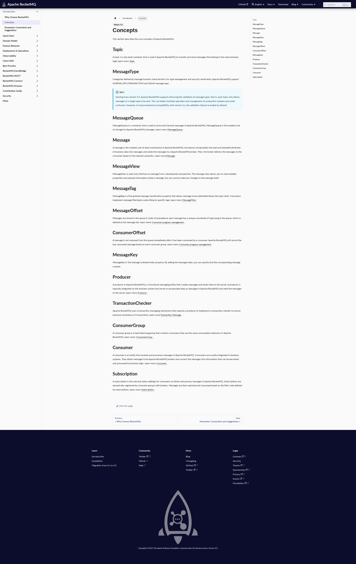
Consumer (161, 363)
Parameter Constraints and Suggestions (18, 28)
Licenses (237, 457)
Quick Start (8, 36)
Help (141, 465)
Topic (132, 61)
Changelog (191, 461)
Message (170, 156)
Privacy (236, 474)
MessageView (258, 37)
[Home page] (115, 18)
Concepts (9, 22)
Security (7, 96)
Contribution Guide (12, 91)
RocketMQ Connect (13, 81)
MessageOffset (259, 46)
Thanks (236, 465)
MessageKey (258, 55)
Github (142, 461)
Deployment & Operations (16, 51)
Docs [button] (270, 4)
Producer (142, 293)
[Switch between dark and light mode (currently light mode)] (319, 4)
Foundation (238, 483)
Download (283, 4)
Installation (97, 461)
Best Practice (9, 66)
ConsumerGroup (144, 337)
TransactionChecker (260, 64)
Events (236, 479)
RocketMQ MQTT (12, 76)
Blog (188, 457)
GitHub (242, 4)
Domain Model (10, 41)
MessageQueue (174, 130)
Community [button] (307, 4)
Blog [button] (294, 4)
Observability (9, 56)
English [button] (258, 4)
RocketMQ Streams (12, 86)
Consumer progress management (168, 222)
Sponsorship (239, 470)
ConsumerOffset (259, 51)
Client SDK (8, 61)
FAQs (5, 101)
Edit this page (126, 406)
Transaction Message (171, 315)
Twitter (142, 457)
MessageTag (257, 42)
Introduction (9, 12)
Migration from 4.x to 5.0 (104, 465)
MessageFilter (189, 200)
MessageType (258, 24)
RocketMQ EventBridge (14, 71)
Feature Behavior (11, 46)
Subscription (147, 390)
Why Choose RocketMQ (17, 17)
